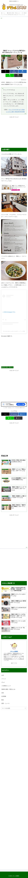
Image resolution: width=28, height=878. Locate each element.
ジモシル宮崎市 (14, 651)
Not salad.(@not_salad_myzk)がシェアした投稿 (14, 331)
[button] (18, 75)
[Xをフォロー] (14, 663)
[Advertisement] (14, 33)
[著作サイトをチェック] (12, 663)
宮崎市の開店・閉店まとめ (8, 367)
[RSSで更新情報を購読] (16, 663)
